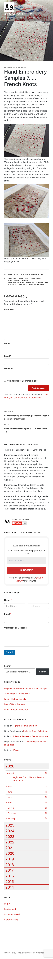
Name (8, 343)
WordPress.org (11, 919)
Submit (9, 652)
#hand (25, 280)
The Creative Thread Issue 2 (18, 693)
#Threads (31, 285)
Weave (16, 750)
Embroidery (37, 275)
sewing (41, 285)
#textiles (20, 285)
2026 (9, 766)
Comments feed (12, 914)
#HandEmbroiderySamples (21, 282)
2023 (9, 836)
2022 (9, 842)
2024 (9, 831)
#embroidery (14, 280)
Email (7, 356)
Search (7, 666)
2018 (9, 865)
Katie (23, 67)
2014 (9, 887)
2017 (9, 870)
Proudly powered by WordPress (31, 953)
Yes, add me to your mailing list (22, 380)
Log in (7, 903)
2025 (9, 825)
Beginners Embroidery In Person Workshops (25, 688)
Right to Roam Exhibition (16, 709)
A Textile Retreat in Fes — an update (30, 736)
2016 (9, 876)
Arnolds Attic (18, 14)
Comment (10, 309)
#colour (12, 278)
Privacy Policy (10, 953)
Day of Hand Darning (14, 704)
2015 (9, 881)
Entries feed (10, 909)
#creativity (24, 278)
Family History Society (15, 699)
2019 (9, 859)
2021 (9, 848)
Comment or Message (15, 628)
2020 (9, 853)
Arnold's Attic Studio (19, 275)
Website (8, 368)
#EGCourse (36, 278)
